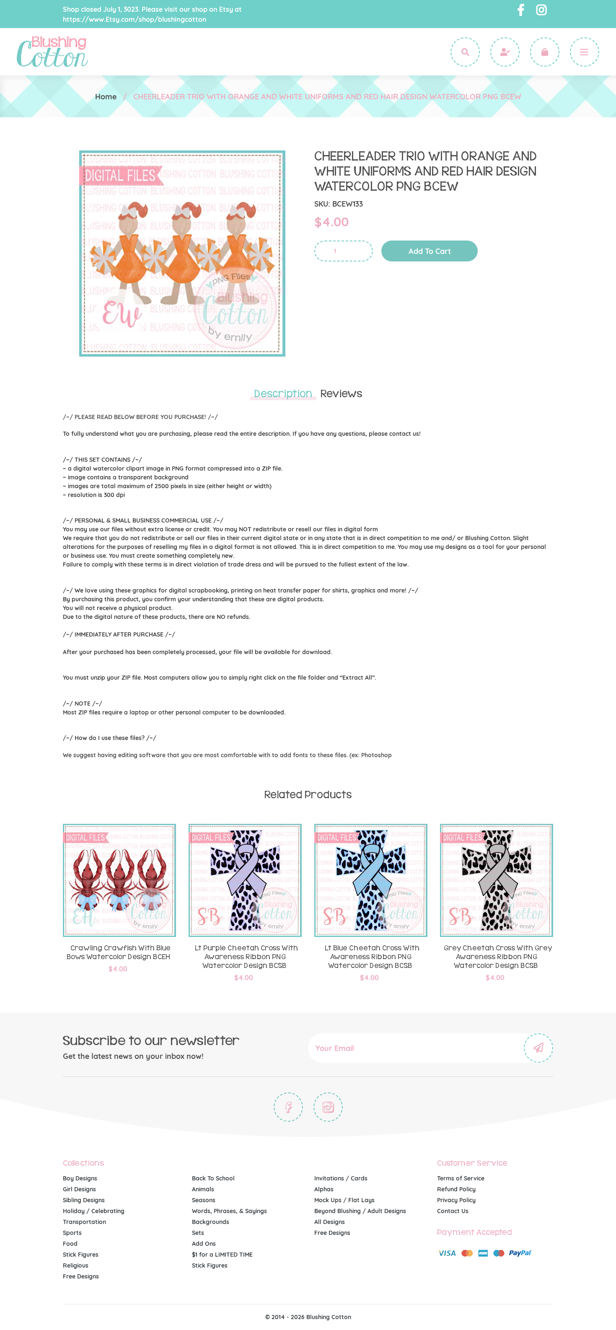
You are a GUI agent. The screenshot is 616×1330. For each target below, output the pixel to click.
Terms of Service (460, 1178)
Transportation (84, 1222)
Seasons (203, 1200)
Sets (198, 1233)
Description (283, 394)
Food (70, 1243)
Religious (75, 1265)
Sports (72, 1233)
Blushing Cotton (328, 1317)
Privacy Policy (456, 1200)
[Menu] (584, 52)
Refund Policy (456, 1189)
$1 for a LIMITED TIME (222, 1254)
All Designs (329, 1222)
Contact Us (452, 1211)
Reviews (341, 394)
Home (105, 96)
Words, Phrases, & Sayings (229, 1211)
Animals (203, 1189)
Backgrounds (210, 1222)
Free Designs (81, 1276)
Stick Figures (80, 1254)
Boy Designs (80, 1178)
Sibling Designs (84, 1200)
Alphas (324, 1189)
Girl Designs (79, 1189)
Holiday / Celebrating (93, 1211)
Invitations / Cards (341, 1178)
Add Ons (204, 1243)
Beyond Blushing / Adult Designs (360, 1211)
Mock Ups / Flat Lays (344, 1200)
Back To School (213, 1178)
